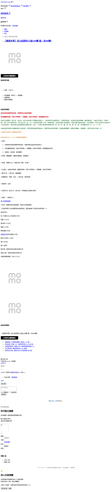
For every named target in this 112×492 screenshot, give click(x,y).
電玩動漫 (14, 377)
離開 (10, 488)
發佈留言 (3, 394)
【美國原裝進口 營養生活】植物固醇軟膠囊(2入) (19, 346)
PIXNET (43, 467)
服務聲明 (72, 467)
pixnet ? (5, 12)
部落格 (6, 31)
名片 (5, 33)
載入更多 (3, 383)
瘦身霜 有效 (4, 234)
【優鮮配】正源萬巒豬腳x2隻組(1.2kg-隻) (17, 342)
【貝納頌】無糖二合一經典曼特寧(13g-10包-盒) (18, 344)
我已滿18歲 (4, 488)
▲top (2, 380)
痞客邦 (13, 372)
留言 (16, 372)
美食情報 (15, 25)
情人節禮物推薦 (5, 201)
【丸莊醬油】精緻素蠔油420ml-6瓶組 (15, 348)
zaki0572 (3, 363)
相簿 (5, 29)
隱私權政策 (66, 467)
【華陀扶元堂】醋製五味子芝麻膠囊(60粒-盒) (18, 350)
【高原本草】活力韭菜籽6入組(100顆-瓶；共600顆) (27, 41)
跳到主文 (3, 17)
